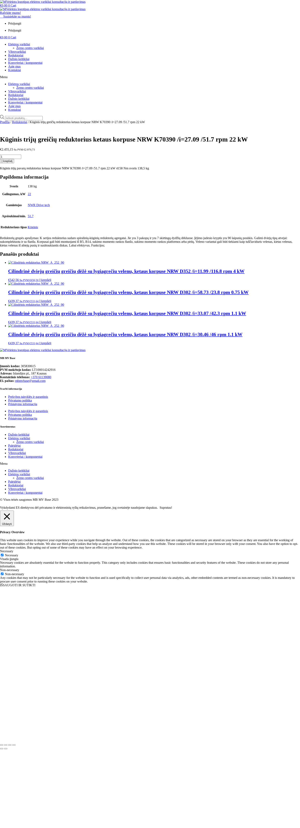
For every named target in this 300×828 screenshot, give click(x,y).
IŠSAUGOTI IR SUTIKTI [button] (17, 585)
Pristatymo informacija (22, 404)
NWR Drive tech (39, 205)
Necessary (11, 555)
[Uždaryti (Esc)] (14, 745)
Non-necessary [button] (9, 570)
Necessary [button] (6, 551)
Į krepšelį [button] (45, 280)
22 (29, 194)
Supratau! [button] (166, 507)
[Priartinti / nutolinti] (1, 745)
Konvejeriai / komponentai (25, 62)
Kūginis (33, 227)
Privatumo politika (20, 400)
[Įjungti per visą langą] (5, 745)
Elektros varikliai (19, 44)
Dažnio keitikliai (18, 59)
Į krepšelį (7, 161)
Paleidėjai (14, 445)
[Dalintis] (9, 745)
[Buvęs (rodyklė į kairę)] (1, 748)
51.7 (30, 216)
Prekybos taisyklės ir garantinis (28, 396)
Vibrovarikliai (17, 51)
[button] (150, 77)
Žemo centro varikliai (30, 48)
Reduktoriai (15, 55)
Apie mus (14, 66)
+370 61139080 (41, 377)
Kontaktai (14, 70)
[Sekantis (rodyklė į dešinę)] (5, 748)
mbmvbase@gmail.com (30, 380)
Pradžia (5, 122)
